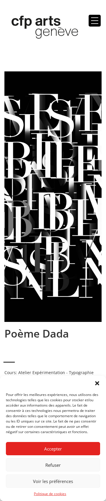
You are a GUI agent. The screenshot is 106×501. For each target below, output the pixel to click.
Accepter (53, 449)
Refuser (53, 465)
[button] (97, 383)
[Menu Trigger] (95, 21)
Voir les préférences (53, 481)
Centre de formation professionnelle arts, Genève (41, 28)
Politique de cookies (50, 493)
